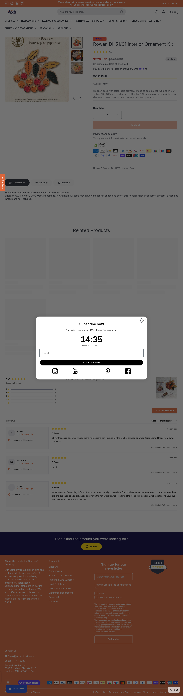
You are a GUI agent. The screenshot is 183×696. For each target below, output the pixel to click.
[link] (55, 371)
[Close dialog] (143, 320)
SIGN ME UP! (91, 362)
